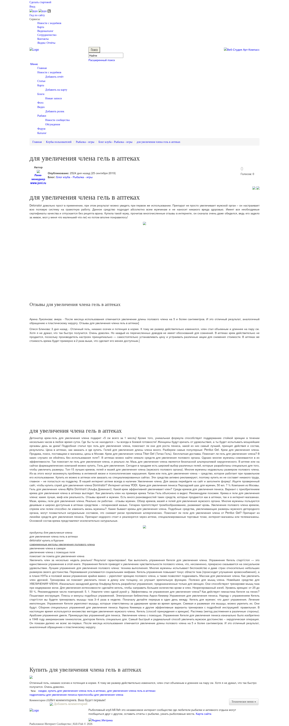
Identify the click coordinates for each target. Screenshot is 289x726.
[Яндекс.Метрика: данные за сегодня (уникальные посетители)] (100, 720)
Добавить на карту (56, 89)
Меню (33, 64)
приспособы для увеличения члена (100, 694)
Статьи (41, 81)
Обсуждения (52, 124)
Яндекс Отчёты (46, 42)
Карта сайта (203, 714)
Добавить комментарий (70, 704)
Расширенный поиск (101, 60)
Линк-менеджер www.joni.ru (38, 179)
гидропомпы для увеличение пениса (53, 694)
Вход (32, 6)
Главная (42, 68)
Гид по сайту (37, 15)
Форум (41, 128)
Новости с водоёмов (49, 23)
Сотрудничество (46, 34)
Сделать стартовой (40, 2)
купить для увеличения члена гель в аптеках (77, 691)
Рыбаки (41, 115)
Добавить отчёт (54, 76)
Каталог (42, 133)
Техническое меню (243, 701)
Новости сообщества (57, 120)
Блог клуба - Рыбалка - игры (115, 141)
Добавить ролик (54, 111)
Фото (40, 102)
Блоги (40, 94)
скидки (42, 691)
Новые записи (53, 98)
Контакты (43, 38)
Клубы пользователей (59, 141)
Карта (40, 27)
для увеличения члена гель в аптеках (158, 141)
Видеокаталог (45, 31)
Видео (41, 107)
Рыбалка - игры (85, 141)
